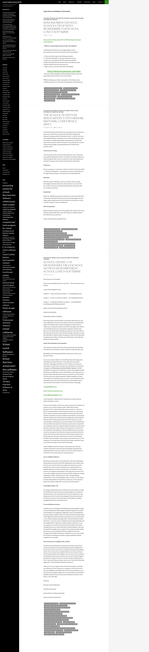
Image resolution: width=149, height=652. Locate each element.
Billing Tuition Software (8, 142)
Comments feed (6, 172)
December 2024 (6, 92)
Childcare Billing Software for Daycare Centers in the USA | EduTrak (9, 46)
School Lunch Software (76, 18)
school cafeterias (49, 100)
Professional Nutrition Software (54, 245)
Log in (4, 168)
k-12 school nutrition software (70, 94)
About (64, 2)
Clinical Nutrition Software (68, 90)
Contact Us (100, 2)
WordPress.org (6, 174)
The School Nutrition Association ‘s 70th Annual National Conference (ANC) (63, 119)
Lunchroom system (50, 98)
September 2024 (6, 96)
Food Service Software (62, 18)
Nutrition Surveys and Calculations (54, 239)
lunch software (6, 277)
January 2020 (6, 123)
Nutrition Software (50, 624)
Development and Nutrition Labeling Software (57, 607)
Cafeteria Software (49, 18)
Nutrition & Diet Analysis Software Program (56, 237)
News (94, 2)
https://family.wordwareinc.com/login (64, 71)
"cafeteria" (5, 183)
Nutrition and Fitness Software (53, 622)
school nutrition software (67, 247)
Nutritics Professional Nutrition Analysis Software (58, 235)
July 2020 (5, 115)
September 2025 (6, 86)
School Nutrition (49, 632)
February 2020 (6, 121)
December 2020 (6, 105)
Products (71, 2)
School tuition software (8, 372)
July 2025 (5, 88)
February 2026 (6, 76)
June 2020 (5, 117)
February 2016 (6, 134)
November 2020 (6, 107)
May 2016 (5, 127)
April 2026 (5, 72)
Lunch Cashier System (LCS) (12, 2)
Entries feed (5, 170)
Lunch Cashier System (50, 96)
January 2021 (6, 103)
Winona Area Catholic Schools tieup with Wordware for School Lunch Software (61, 27)
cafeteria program (9, 209)
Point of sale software (51, 241)
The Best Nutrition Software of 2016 (54, 634)
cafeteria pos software (8, 207)
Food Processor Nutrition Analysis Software (57, 611)
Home (59, 2)
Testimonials (87, 2)
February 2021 (6, 101)
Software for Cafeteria (50, 19)
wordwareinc (6, 392)
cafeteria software (7, 211)
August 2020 (5, 113)
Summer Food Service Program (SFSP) (8, 376)
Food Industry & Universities (52, 94)
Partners (79, 2)
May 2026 (5, 70)
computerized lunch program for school (56, 92)
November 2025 (6, 82)
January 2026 (6, 78)
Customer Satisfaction (8, 146)
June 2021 (5, 98)
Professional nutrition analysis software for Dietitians (59, 243)
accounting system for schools (53, 88)
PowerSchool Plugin (7, 153)
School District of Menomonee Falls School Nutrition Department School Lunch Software (63, 266)
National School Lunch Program (66, 98)
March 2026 (5, 74)
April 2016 (5, 129)
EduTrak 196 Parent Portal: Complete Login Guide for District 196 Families (9, 21)
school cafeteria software (9, 335)
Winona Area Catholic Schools (52, 39)
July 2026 (5, 67)
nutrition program (69, 622)
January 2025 (6, 90)
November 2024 (6, 94)
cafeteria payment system (51, 90)
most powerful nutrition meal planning (55, 233)
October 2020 (6, 109)
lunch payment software (64, 96)
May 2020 (5, 119)
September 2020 (6, 111)
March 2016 (5, 132)
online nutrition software (73, 239)
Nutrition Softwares (63, 110)
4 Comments (59, 127)
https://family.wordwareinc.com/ (53, 391)
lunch (4, 252)
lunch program (7, 265)
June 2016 (5, 125)
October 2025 (6, 84)
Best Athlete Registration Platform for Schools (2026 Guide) (9, 33)
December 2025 (6, 80)
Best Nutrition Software (70, 88)
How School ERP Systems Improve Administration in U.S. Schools (9, 41)
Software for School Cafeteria (9, 159)
